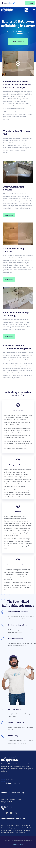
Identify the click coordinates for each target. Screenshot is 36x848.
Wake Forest (14, 833)
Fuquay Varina (21, 828)
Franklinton (5, 833)
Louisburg (18, 830)
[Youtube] (11, 813)
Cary (7, 825)
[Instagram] (16, 813)
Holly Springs (11, 828)
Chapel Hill (19, 825)
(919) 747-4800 (6, 807)
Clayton (27, 825)
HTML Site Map (18, 844)
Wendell (4, 830)
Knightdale (26, 830)
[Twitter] (7, 813)
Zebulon (29, 828)
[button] (34, 9)
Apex (3, 825)
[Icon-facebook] (2, 813)
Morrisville (11, 830)
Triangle (22, 833)
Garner (3, 828)
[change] (12, 3)
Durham (12, 825)
